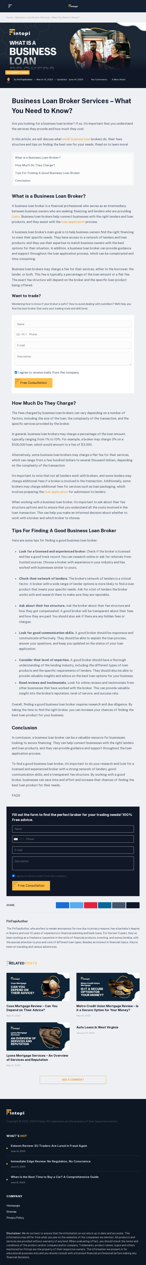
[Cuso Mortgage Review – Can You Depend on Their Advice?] (38, 987)
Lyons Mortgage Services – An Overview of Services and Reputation (37, 1058)
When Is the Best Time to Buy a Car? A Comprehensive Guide (55, 1177)
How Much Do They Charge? (35, 165)
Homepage (13, 1205)
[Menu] (10, 6)
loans (16, 216)
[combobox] (21, 334)
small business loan (76, 139)
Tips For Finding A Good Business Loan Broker (47, 173)
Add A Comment (73, 1079)
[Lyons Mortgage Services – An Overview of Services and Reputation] (38, 1036)
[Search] (136, 6)
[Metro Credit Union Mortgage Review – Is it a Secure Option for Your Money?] (108, 987)
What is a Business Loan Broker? (38, 157)
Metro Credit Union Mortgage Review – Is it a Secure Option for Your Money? (107, 1008)
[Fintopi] (73, 6)
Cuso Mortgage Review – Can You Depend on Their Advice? (31, 1008)
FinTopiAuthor (25, 79)
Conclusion (22, 180)
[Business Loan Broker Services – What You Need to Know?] (73, 55)
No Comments (99, 79)
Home (9, 17)
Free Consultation (33, 383)
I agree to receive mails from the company (48, 372)
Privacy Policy (15, 1217)
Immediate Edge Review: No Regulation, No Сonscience (51, 1161)
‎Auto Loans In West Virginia (97, 1027)
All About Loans (17, 72)
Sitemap (11, 1211)
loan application (73, 222)
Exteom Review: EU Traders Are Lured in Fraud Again (49, 1146)
